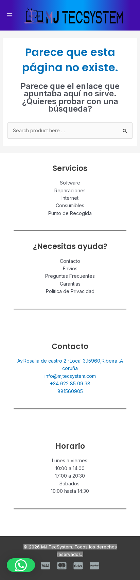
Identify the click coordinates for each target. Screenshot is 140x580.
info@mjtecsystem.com (70, 376)
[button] (21, 565)
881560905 (70, 391)
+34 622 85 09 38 (70, 383)
